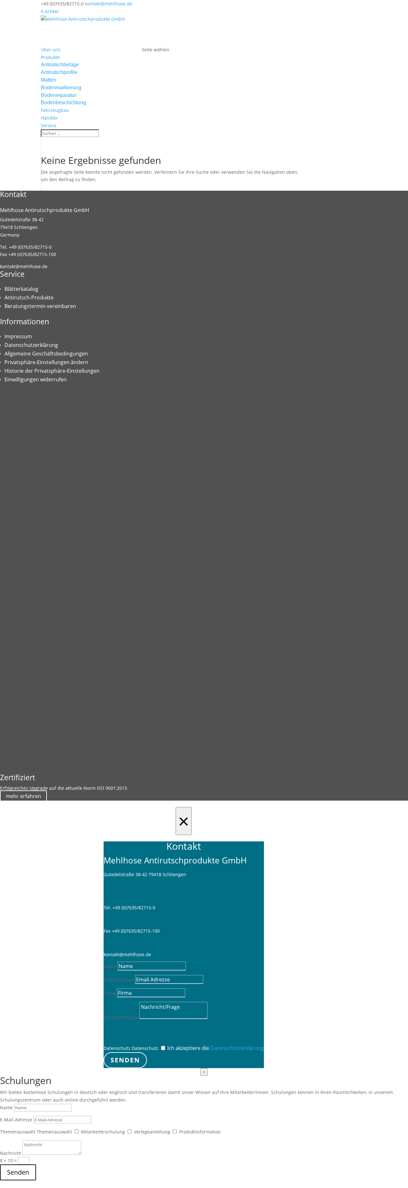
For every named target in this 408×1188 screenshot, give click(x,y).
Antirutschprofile (59, 72)
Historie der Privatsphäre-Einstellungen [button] (51, 370)
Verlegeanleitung (152, 1132)
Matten (48, 80)
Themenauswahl (17, 1132)
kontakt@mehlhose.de (23, 266)
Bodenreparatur (58, 95)
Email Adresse (119, 980)
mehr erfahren (23, 796)
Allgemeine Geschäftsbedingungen (46, 353)
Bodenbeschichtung (63, 102)
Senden (125, 1060)
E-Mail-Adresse (16, 1120)
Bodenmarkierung (61, 87)
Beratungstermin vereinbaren (40, 306)
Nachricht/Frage (121, 1017)
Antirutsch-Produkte (29, 297)
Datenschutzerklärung (31, 344)
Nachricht (10, 1153)
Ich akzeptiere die (215, 1048)
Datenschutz (117, 1048)
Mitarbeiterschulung (103, 1132)
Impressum (18, 336)
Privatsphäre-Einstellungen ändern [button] (46, 362)
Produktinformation (200, 1132)
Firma (110, 993)
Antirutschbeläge (60, 64)
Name (110, 966)
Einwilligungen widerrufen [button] (35, 379)
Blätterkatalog (21, 288)
